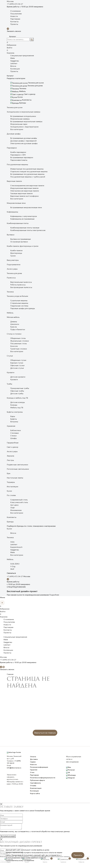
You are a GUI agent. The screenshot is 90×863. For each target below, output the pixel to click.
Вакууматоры (13, 260)
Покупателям (16, 14)
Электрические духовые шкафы (23, 143)
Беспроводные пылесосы (21, 287)
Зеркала (10, 456)
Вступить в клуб (8, 836)
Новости (14, 16)
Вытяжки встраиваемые (20, 239)
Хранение (11, 426)
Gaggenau (14, 61)
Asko (12, 542)
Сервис (33, 762)
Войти (9, 48)
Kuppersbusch (16, 547)
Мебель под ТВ (16, 407)
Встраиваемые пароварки (21, 157)
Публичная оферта (37, 780)
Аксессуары (12, 269)
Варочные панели (14, 181)
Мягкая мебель (13, 317)
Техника (10, 292)
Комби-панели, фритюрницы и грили (22, 246)
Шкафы (13, 438)
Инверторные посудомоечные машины (26, 169)
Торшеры (11, 482)
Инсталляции (12, 486)
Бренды (10, 522)
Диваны (13, 321)
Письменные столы (18, 343)
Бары (12, 416)
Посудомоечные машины (17, 164)
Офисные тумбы (17, 391)
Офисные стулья (17, 365)
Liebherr (13, 63)
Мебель (10, 313)
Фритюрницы (16, 253)
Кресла (13, 327)
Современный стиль (19, 500)
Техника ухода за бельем (17, 296)
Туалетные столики (18, 349)
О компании (15, 11)
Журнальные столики (19, 341)
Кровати (10, 372)
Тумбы (9, 384)
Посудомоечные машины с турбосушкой (27, 177)
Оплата (33, 757)
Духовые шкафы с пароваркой (23, 141)
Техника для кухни (14, 107)
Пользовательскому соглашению (20, 860)
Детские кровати (17, 377)
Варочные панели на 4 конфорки (24, 196)
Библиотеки (15, 430)
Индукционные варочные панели (24, 188)
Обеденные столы (18, 338)
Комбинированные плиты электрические (27, 230)
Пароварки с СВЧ (18, 155)
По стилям (11, 495)
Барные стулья (16, 363)
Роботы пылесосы (17, 285)
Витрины (14, 421)
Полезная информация (39, 767)
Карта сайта (35, 793)
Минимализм (16, 510)
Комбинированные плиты (17, 223)
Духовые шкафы (13, 134)
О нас (32, 772)
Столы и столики (14, 334)
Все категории (16, 129)
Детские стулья (17, 368)
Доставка (34, 759)
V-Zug (12, 566)
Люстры (10, 460)
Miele (12, 58)
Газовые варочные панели (21, 193)
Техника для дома (14, 273)
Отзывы (33, 786)
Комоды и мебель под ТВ (17, 398)
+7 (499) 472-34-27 (15, 4)
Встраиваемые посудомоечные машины (27, 174)
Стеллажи (14, 433)
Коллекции (15, 69)
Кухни (9, 491)
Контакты (14, 21)
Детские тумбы (16, 393)
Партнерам (15, 19)
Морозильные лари (18, 124)
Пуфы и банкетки (17, 329)
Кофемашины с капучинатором (23, 216)
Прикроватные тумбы (19, 388)
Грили (13, 256)
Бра (8, 473)
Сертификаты (35, 783)
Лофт (12, 507)
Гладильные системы (19, 306)
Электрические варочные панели (24, 191)
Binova (13, 66)
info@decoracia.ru (14, 768)
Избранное (11, 43)
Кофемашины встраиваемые (22, 219)
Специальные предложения (22, 55)
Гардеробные (12, 443)
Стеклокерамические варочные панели (27, 185)
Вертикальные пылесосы (21, 282)
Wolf (12, 569)
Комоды (13, 405)
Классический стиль (19, 502)
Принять (78, 855)
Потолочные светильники (18, 469)
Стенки (13, 436)
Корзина (10, 51)
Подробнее (54, 595)
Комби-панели (16, 250)
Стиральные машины (19, 303)
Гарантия (33, 770)
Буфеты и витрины (15, 412)
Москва (10, 1)
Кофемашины (12, 212)
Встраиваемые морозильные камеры (26, 121)
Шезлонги (14, 324)
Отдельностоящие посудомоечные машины (28, 171)
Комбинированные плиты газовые (24, 228)
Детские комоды (17, 402)
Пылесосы (11, 278)
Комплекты (11, 517)
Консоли (14, 346)
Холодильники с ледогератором (24, 127)
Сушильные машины (18, 300)
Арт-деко (14, 505)
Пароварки (12, 148)
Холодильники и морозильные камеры (23, 112)
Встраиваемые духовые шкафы (23, 138)
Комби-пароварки (18, 152)
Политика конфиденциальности (42, 778)
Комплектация (35, 788)
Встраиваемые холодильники (23, 116)
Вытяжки (10, 235)
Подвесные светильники (17, 464)
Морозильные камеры (20, 119)
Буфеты (13, 419)
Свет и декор (12, 447)
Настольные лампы (15, 478)
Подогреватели (13, 264)
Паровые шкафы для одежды (22, 308)
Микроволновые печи (16, 203)
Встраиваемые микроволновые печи (26, 207)
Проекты (14, 24)
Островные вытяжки (19, 242)
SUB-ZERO (14, 564)
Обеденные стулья (18, 360)
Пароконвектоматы (18, 160)
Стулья (10, 356)
